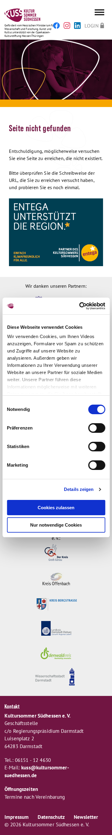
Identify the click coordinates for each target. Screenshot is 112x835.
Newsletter (86, 817)
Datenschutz (51, 817)
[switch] (96, 428)
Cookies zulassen (56, 507)
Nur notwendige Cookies (56, 524)
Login (92, 25)
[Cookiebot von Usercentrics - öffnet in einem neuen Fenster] (79, 306)
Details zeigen (78, 489)
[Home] (56, 15)
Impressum (16, 817)
